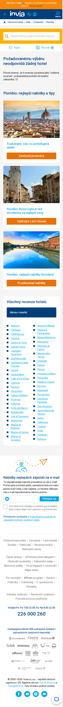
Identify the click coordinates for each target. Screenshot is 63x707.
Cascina (15, 338)
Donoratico (17, 391)
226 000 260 (31, 614)
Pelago (41, 365)
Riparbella (42, 390)
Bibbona (15, 325)
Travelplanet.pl (15, 686)
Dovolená (35, 540)
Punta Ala (42, 378)
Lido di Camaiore (20, 416)
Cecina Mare (17, 374)
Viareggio (42, 434)
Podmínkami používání (42, 516)
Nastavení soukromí (43, 594)
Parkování (25, 544)
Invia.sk (42, 682)
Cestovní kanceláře (15, 540)
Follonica (15, 403)
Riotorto (41, 386)
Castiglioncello (18, 358)
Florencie (15, 399)
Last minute (50, 540)
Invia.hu (51, 682)
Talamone (42, 422)
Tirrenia (41, 426)
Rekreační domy (31, 549)
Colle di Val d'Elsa (20, 378)
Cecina (14, 370)
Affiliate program (34, 577)
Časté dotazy (14, 557)
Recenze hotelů (16, 22)
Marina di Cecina (19, 432)
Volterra (41, 439)
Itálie (28, 22)
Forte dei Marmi (19, 408)
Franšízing (27, 582)
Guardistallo (17, 412)
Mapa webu (31, 570)
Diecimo (15, 387)
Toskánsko (38, 22)
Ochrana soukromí (17, 594)
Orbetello (42, 361)
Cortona (15, 383)
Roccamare (43, 394)
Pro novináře (13, 577)
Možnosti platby (14, 565)
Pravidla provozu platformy (31, 598)
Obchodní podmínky (20, 561)
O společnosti (45, 582)
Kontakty (31, 586)
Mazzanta (42, 341)
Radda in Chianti (46, 382)
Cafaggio (16, 330)
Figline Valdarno (19, 395)
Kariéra (50, 577)
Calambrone (17, 334)
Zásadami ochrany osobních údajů (21, 520)
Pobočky (13, 582)
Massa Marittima (46, 337)
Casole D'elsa (18, 346)
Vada (40, 430)
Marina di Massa (46, 325)
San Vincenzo (44, 406)
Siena (40, 418)
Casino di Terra (19, 342)
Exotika (12, 544)
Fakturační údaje (44, 561)
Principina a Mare (46, 373)
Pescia (41, 369)
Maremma (16, 420)
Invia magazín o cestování (41, 565)
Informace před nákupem (40, 557)
